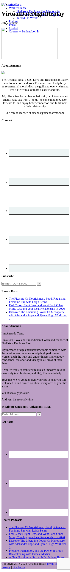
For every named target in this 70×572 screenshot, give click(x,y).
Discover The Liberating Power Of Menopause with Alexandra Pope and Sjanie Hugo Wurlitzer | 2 (38, 315)
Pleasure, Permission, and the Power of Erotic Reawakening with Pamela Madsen (36, 552)
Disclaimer (19, 567)
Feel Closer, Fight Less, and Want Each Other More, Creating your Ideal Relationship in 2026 (37, 307)
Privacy (5, 567)
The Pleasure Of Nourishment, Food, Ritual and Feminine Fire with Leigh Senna (37, 300)
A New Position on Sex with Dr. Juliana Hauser (37, 557)
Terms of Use (55, 563)
